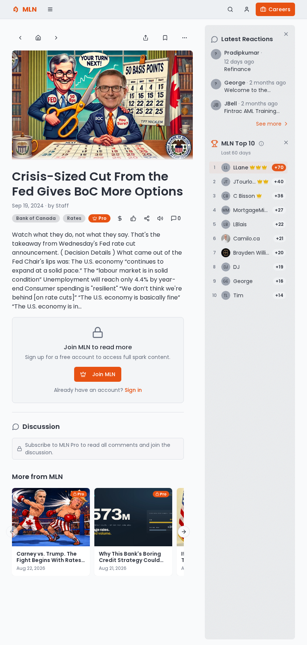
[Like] (133, 218)
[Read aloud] (160, 218)
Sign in (133, 390)
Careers (279, 9)
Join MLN (103, 374)
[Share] (145, 38)
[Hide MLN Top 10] (286, 142)
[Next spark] (56, 38)
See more (269, 124)
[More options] (184, 38)
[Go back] (20, 38)
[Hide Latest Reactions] (286, 34)
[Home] (38, 38)
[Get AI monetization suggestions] (120, 218)
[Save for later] (165, 38)
